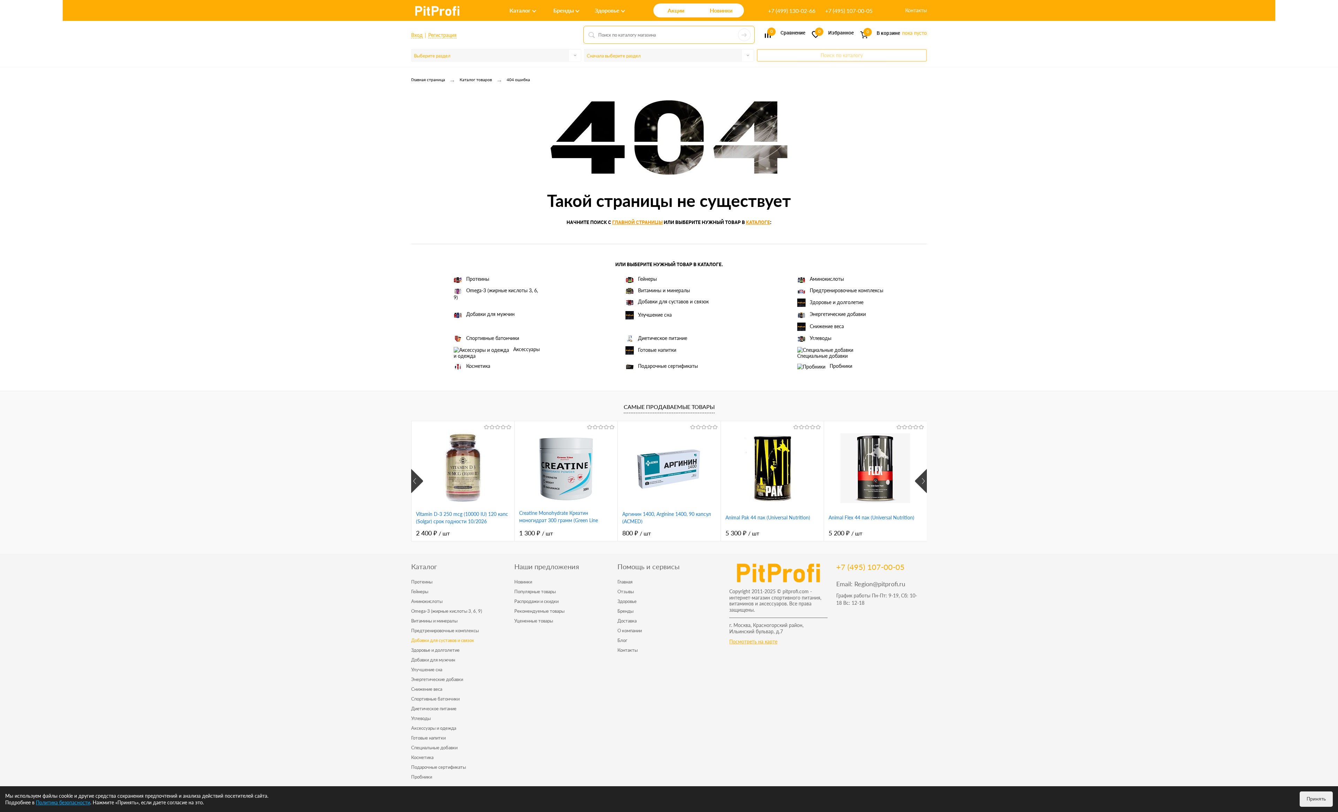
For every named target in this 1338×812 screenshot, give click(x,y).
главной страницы (637, 222)
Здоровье (627, 601)
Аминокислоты (827, 279)
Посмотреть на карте (753, 641)
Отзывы (625, 591)
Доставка (627, 621)
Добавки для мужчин (490, 314)
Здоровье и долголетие (836, 302)
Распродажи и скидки (536, 601)
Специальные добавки (822, 356)
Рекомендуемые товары (539, 611)
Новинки (523, 582)
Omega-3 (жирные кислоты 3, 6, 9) (496, 293)
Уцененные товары (533, 621)
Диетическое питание (662, 338)
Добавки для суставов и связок (673, 301)
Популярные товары (535, 591)
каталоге (758, 222)
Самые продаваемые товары (669, 406)
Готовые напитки (657, 350)
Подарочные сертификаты (668, 366)
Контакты (916, 10)
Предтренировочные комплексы (846, 290)
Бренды (625, 611)
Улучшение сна (655, 315)
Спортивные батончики (492, 338)
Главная (624, 582)
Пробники (841, 366)
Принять (1316, 799)
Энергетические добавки (838, 314)
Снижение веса (827, 326)
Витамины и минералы (664, 290)
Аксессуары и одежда (497, 352)
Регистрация (442, 35)
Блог (622, 640)
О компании (629, 630)
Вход (417, 35)
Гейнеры (647, 279)
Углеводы (820, 338)
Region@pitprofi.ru (879, 584)
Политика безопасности (63, 802)
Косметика (478, 366)
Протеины (477, 279)
